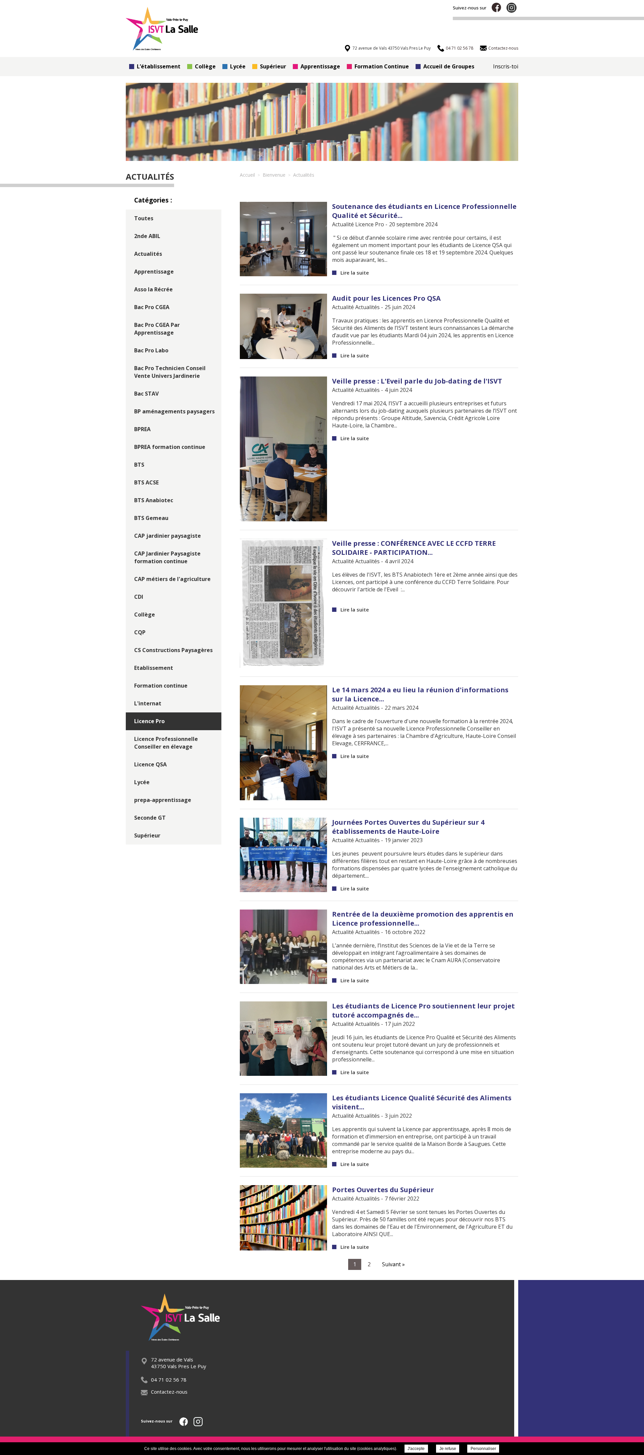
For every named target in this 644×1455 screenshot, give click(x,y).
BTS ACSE (146, 482)
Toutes (143, 218)
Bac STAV (146, 393)
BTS (139, 464)
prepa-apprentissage (162, 800)
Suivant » (393, 1264)
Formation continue (160, 685)
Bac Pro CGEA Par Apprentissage (157, 328)
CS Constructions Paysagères (173, 650)
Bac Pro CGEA (151, 307)
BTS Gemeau (151, 518)
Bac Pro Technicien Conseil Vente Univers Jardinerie (170, 372)
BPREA (142, 429)
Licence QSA (150, 764)
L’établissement (158, 66)
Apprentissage (320, 66)
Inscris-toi (505, 66)
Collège (205, 66)
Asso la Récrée (153, 289)
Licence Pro (149, 721)
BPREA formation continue (169, 447)
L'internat (147, 703)
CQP (140, 632)
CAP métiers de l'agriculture (172, 579)
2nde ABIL (147, 236)
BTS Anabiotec (153, 500)
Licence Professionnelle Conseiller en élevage (166, 742)
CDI (138, 596)
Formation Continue (382, 66)
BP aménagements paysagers (174, 411)
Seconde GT (150, 817)
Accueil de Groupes (448, 66)
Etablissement (153, 668)
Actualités (148, 253)
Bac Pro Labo (151, 350)
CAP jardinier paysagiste (167, 535)
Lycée (238, 66)
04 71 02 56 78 (168, 1379)
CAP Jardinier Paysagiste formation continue (167, 557)
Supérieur (273, 66)
